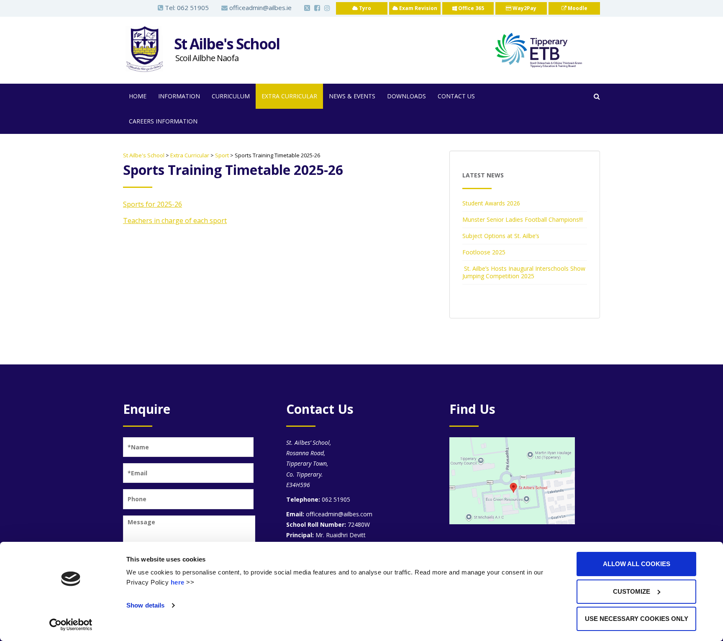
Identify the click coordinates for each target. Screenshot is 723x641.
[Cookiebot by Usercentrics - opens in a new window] (71, 624)
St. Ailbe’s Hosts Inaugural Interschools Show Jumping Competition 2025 (523, 272)
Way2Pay (523, 8)
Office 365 (470, 8)
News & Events (352, 96)
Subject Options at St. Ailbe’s (500, 236)
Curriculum (231, 96)
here (178, 582)
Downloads (406, 96)
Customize (631, 591)
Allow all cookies (636, 563)
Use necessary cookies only (636, 618)
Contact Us (456, 96)
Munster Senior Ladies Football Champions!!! (522, 219)
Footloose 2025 (483, 252)
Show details (145, 605)
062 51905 (193, 7)
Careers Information (163, 121)
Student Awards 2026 (491, 203)
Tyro (364, 8)
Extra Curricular (289, 96)
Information (179, 96)
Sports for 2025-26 (152, 204)
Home (137, 96)
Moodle (577, 8)
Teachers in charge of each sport (175, 220)
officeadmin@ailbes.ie (260, 7)
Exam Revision (417, 8)
